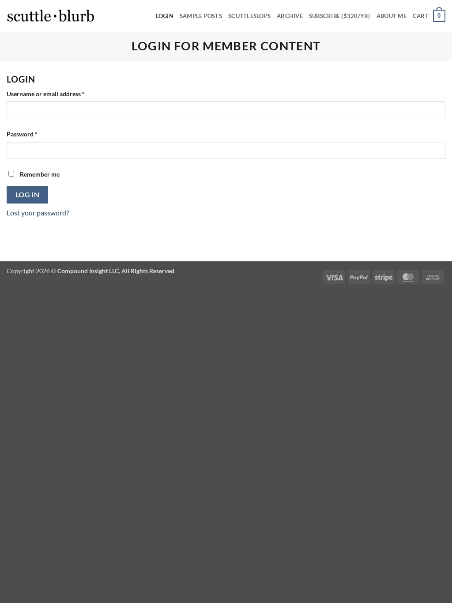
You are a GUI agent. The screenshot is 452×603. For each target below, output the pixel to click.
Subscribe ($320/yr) (339, 15)
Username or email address (58, 94)
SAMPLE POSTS (201, 15)
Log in (27, 195)
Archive (290, 15)
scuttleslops (249, 15)
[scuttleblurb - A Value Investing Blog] (51, 16)
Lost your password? (38, 212)
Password (34, 134)
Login (164, 15)
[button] (429, 16)
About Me (392, 15)
